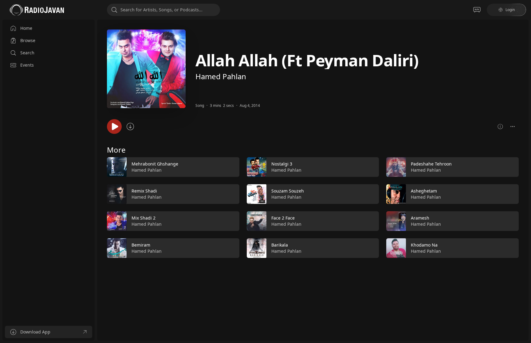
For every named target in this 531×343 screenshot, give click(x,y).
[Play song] (114, 126)
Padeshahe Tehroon (431, 164)
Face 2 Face (283, 218)
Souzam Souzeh (287, 191)
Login (510, 9)
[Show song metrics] (500, 126)
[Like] (230, 167)
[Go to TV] (477, 10)
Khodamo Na (424, 245)
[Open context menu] (512, 126)
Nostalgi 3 (281, 164)
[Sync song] (130, 126)
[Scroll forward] (524, 206)
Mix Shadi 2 (143, 218)
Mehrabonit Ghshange (155, 164)
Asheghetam (424, 191)
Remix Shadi (144, 191)
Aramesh (420, 218)
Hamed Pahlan (220, 76)
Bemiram (141, 245)
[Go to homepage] (37, 10)
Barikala (279, 245)
